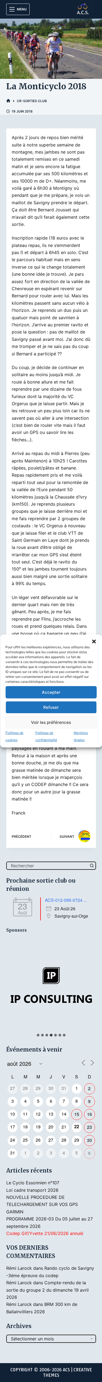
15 (76, 1114)
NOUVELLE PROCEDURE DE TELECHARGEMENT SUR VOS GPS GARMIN (42, 1204)
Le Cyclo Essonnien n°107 (32, 1182)
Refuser (51, 707)
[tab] (38, 1035)
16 (89, 1114)
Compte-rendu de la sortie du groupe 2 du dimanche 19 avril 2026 (47, 1290)
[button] (94, 641)
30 (89, 1140)
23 (89, 1127)
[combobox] (47, 866)
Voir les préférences (51, 722)
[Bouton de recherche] (91, 865)
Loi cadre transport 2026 (32, 1190)
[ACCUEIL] (8, 101)
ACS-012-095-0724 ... (66, 900)
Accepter (51, 692)
